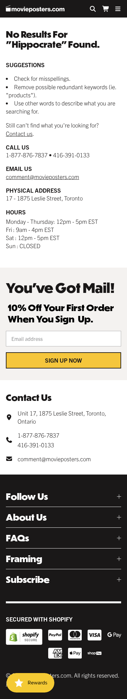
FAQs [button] (17, 538)
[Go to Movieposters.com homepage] (35, 8)
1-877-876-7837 (38, 435)
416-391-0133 (36, 445)
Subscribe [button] (27, 579)
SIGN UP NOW (63, 360)
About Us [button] (26, 517)
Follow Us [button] (27, 496)
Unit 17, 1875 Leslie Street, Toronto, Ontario (62, 417)
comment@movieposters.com (42, 176)
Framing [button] (24, 558)
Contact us (19, 133)
